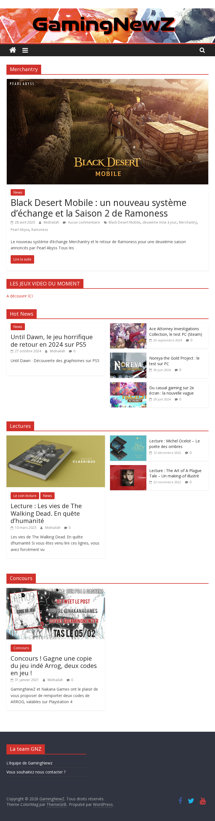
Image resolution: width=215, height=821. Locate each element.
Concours (21, 648)
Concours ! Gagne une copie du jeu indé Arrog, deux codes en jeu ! (54, 665)
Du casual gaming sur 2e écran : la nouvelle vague (171, 390)
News (17, 192)
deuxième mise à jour (159, 222)
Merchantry (188, 222)
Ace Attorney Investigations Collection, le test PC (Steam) (175, 331)
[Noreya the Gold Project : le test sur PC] (128, 355)
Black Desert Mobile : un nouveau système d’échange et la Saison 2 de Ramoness (98, 207)
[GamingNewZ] (107, 12)
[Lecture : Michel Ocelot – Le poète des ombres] (128, 438)
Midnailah (52, 222)
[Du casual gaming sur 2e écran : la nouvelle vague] (128, 385)
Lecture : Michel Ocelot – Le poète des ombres (174, 443)
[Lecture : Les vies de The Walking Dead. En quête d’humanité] (55, 438)
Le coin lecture (24, 495)
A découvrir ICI (19, 296)
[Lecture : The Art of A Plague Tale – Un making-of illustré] (128, 468)
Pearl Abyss (20, 229)
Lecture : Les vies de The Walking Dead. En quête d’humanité (46, 513)
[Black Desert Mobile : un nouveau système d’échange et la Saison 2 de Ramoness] (107, 82)
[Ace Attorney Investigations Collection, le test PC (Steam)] (128, 326)
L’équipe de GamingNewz (29, 763)
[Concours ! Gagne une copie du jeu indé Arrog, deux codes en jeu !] (55, 591)
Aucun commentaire (83, 222)
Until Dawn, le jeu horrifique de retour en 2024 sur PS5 (52, 340)
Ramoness (39, 229)
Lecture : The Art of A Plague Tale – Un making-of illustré (175, 473)
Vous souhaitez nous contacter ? (36, 772)
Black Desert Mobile (124, 222)
